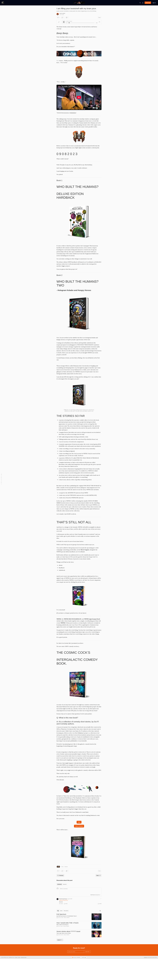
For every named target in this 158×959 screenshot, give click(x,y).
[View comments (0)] (68, 928)
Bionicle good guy (63, 898)
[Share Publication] (143, 2)
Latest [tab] (61, 910)
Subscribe (148, 2)
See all (59, 940)
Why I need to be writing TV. (63, 924)
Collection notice (23, 957)
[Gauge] (99, 22)
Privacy (16, 957)
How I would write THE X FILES (67, 923)
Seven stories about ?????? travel (68, 931)
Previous (61, 875)
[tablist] (62, 884)
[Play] (63, 22)
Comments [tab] (59, 884)
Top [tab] (58, 910)
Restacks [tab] (64, 884)
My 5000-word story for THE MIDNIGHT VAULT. (67, 916)
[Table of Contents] (1, 479)
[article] (79, 917)
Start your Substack (76, 957)
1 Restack (66, 866)
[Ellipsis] (101, 899)
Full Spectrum (61, 914)
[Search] (140, 2)
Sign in (154, 2)
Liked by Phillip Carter (64, 900)
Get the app (84, 957)
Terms (19, 957)
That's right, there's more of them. (64, 933)
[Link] (55, 33)
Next (97, 875)
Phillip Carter (62, 13)
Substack (145, 957)
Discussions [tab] (66, 910)
